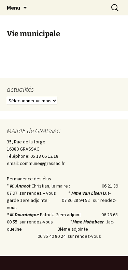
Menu (13, 7)
